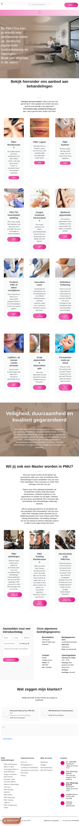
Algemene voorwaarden (51, 820)
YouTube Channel (69, 803)
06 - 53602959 (71, 762)
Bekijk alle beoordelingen (17, 717)
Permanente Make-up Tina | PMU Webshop (24, 710)
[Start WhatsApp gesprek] (62, 773)
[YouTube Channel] (62, 803)
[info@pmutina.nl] (62, 795)
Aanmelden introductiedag (66, 599)
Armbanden (75, 820)
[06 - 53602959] (62, 763)
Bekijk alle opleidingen (14, 594)
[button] (39, 12)
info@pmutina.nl (72, 794)
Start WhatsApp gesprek (71, 772)
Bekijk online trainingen (40, 603)
